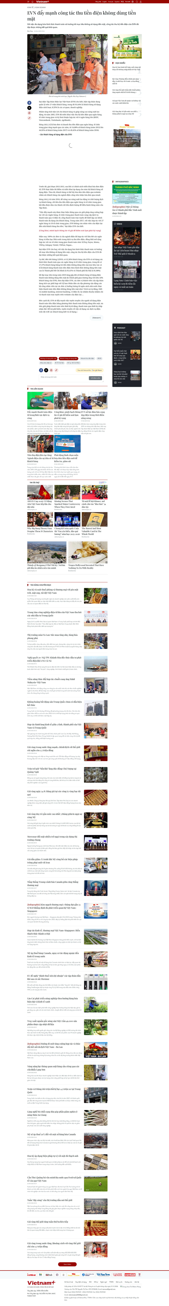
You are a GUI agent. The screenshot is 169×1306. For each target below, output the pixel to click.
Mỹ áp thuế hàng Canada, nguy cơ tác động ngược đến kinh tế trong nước (53, 955)
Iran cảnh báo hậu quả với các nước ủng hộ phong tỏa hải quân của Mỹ (121, 335)
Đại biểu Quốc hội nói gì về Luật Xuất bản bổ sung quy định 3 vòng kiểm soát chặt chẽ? (120, 355)
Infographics (122, 181)
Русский (127, 1)
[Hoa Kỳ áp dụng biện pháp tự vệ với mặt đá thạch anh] (95, 1162)
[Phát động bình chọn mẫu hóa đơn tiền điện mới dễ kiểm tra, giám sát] (67, 444)
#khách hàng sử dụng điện (68, 358)
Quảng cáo (128, 1282)
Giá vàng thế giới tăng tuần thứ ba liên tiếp (47, 1221)
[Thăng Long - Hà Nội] (133, 2)
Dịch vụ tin (119, 1282)
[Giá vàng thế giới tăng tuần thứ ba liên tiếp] (95, 1228)
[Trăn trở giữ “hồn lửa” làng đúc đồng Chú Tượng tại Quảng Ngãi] (95, 775)
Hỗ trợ (96, 1282)
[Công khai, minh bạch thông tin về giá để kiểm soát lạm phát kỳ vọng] (70, 230)
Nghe (119, 343)
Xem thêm (67, 1264)
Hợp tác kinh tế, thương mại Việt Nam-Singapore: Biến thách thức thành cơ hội (53, 932)
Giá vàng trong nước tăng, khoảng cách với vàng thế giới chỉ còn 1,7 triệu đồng (54, 1245)
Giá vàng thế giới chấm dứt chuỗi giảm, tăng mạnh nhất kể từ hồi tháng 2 (126, 91)
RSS (90, 1282)
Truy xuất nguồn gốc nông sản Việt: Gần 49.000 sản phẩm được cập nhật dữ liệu (52, 1023)
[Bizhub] (49, 1275)
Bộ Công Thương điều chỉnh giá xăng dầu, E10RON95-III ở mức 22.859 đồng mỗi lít (125, 81)
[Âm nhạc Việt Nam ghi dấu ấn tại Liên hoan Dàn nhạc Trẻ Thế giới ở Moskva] (127, 236)
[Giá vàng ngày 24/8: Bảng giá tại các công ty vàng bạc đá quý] (95, 797)
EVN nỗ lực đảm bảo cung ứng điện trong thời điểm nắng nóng (93, 414)
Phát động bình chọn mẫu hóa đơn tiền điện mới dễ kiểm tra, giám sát (66, 458)
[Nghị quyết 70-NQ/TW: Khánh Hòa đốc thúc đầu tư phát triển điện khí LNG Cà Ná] (95, 664)
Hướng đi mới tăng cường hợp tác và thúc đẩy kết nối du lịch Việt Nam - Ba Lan (53, 1045)
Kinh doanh (40, 7)
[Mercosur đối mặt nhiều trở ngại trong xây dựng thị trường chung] (95, 843)
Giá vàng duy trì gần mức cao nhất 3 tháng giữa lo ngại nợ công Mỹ (54, 815)
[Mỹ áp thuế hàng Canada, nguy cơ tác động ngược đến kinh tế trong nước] (95, 959)
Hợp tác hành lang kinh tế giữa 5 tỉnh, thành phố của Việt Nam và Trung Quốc (54, 726)
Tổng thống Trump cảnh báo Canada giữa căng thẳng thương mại (52, 883)
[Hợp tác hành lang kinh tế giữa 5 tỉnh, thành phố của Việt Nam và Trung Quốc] (95, 730)
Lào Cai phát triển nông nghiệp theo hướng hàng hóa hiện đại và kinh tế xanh (52, 1000)
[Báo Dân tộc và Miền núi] (29, 1275)
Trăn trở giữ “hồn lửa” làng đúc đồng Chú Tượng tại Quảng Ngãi (51, 770)
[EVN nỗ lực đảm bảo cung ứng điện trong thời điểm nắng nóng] (94, 400)
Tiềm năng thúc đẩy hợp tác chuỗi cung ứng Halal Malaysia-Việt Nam (51, 681)
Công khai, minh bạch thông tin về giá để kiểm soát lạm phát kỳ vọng (67, 414)
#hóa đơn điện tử (45, 363)
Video (119, 224)
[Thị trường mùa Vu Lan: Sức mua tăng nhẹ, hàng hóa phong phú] (95, 641)
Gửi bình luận (95, 378)
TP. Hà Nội (60, 363)
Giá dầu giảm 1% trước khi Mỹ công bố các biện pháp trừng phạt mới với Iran (52, 861)
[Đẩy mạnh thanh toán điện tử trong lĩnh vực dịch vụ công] (40, 400)
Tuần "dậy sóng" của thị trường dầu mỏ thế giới (49, 1200)
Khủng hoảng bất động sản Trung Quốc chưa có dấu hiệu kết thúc (54, 703)
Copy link (29, 118)
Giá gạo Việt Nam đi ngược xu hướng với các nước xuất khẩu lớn (126, 102)
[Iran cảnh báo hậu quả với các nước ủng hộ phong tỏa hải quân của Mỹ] (135, 336)
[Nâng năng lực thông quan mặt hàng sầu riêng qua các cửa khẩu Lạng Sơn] (95, 1072)
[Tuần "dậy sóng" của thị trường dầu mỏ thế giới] (95, 1206)
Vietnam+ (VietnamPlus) (43, 1)
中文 (122, 2)
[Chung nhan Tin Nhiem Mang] (131, 1286)
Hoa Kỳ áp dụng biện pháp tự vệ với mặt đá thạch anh (52, 1155)
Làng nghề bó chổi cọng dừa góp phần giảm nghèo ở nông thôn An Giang (52, 1113)
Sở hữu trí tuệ (68, 1282)
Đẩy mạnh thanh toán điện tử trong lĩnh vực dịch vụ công (39, 414)
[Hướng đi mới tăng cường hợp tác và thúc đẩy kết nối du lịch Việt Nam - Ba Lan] (95, 1050)
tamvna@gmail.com (108, 1289)
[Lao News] (57, 1275)
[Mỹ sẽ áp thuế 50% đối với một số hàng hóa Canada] (95, 1140)
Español (117, 2)
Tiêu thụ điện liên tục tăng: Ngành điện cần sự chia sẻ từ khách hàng (40, 458)
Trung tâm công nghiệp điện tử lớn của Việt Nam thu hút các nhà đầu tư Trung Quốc (54, 614)
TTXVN (111, 1282)
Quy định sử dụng (81, 1282)
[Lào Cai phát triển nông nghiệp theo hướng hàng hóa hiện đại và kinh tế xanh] (95, 1004)
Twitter (29, 108)
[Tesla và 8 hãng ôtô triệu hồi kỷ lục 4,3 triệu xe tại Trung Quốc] (95, 1095)
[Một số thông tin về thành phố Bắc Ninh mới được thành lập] (127, 194)
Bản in (29, 113)
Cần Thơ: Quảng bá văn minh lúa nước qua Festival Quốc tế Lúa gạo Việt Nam (54, 1179)
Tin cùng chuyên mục (40, 585)
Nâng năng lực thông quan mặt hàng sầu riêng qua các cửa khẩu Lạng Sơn (53, 1068)
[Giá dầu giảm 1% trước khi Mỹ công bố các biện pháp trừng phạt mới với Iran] (95, 865)
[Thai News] (63, 1275)
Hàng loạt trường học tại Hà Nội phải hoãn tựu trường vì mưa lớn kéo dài (120, 375)
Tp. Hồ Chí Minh (74, 363)
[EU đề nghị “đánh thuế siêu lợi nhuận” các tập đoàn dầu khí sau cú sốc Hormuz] (95, 982)
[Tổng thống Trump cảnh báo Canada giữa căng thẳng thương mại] (95, 888)
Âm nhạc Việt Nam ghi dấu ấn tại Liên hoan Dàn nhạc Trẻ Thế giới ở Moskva (126, 250)
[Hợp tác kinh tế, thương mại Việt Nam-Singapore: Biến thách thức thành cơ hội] (95, 936)
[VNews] (139, 1275)
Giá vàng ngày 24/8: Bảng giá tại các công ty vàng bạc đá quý (53, 793)
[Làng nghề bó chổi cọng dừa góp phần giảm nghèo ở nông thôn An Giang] (95, 1118)
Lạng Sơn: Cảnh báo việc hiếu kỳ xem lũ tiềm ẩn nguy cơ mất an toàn (125, 283)
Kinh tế (30, 7)
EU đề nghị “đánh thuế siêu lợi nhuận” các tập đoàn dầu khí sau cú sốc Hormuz (54, 977)
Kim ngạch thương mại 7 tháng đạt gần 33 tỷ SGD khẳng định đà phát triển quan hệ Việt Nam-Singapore (53, 907)
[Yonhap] (88, 1275)
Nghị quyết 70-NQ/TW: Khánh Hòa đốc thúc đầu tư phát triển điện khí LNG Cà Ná (54, 659)
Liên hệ (136, 1282)
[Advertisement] (71, 336)
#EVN (99, 358)
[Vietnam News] (103, 1275)
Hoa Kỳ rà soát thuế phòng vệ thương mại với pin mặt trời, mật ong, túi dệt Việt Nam (52, 591)
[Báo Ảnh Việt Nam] (130, 1275)
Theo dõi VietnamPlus (84, 370)
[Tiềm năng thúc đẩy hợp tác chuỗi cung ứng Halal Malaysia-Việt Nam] (95, 685)
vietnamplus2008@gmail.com (78, 1295)
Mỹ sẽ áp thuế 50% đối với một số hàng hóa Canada (51, 1134)
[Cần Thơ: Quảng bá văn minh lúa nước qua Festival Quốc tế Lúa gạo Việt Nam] (95, 1183)
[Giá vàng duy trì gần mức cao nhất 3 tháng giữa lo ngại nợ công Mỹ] (95, 820)
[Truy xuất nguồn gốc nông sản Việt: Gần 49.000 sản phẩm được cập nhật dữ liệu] (95, 1027)
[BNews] (40, 1275)
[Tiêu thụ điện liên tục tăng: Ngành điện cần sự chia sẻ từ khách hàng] (40, 444)
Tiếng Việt (98, 2)
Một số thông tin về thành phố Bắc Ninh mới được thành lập (127, 210)
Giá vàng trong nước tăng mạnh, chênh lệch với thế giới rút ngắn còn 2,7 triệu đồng (53, 749)
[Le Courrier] (117, 1275)
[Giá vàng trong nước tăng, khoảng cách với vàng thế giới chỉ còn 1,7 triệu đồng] (95, 1249)
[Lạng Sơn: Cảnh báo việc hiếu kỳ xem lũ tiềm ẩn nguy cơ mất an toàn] (127, 269)
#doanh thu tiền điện (87, 358)
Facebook (29, 103)
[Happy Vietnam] (73, 1275)
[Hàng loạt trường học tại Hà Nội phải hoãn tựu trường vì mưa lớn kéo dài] (135, 375)
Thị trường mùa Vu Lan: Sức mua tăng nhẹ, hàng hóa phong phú (52, 636)
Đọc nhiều (120, 63)
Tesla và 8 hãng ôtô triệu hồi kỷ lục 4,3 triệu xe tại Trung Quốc (54, 1090)
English (104, 2)
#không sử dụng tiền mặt (48, 358)
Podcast (121, 328)
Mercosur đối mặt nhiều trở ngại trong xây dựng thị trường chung (52, 838)
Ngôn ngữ (103, 1282)
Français (110, 2)
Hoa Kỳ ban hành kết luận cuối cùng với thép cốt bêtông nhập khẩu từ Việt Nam (126, 68)
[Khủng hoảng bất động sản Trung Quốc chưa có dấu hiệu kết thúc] (95, 708)
